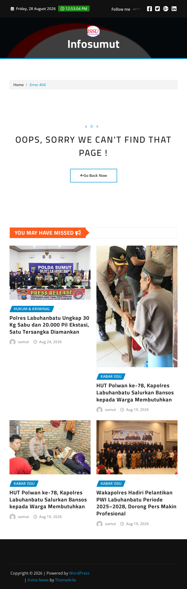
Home (18, 84)
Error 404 (38, 84)
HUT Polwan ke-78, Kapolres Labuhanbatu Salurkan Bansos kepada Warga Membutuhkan (135, 392)
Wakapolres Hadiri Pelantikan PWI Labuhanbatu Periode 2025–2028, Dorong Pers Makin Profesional (136, 503)
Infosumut (93, 43)
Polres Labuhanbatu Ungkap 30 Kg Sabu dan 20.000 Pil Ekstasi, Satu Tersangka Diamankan (49, 325)
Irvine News (38, 580)
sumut (23, 341)
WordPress (79, 573)
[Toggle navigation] (16, 66)
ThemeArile (65, 580)
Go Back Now (95, 175)
